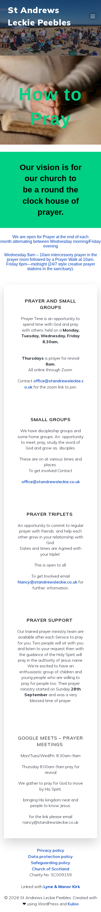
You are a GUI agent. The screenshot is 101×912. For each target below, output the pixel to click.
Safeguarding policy (50, 862)
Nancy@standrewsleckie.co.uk (47, 582)
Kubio (73, 903)
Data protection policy (50, 856)
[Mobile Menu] (92, 16)
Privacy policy (50, 850)
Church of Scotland (50, 868)
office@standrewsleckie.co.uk (50, 481)
